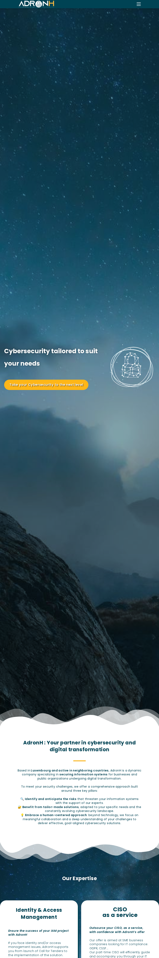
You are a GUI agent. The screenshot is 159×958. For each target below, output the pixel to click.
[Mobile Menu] (139, 4)
